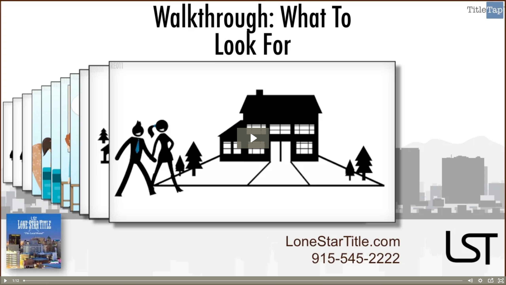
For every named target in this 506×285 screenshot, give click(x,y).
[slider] (243, 280)
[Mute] (470, 280)
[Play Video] (5, 280)
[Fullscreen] (501, 280)
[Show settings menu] (480, 280)
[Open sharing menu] (490, 280)
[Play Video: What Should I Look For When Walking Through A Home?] (253, 138)
